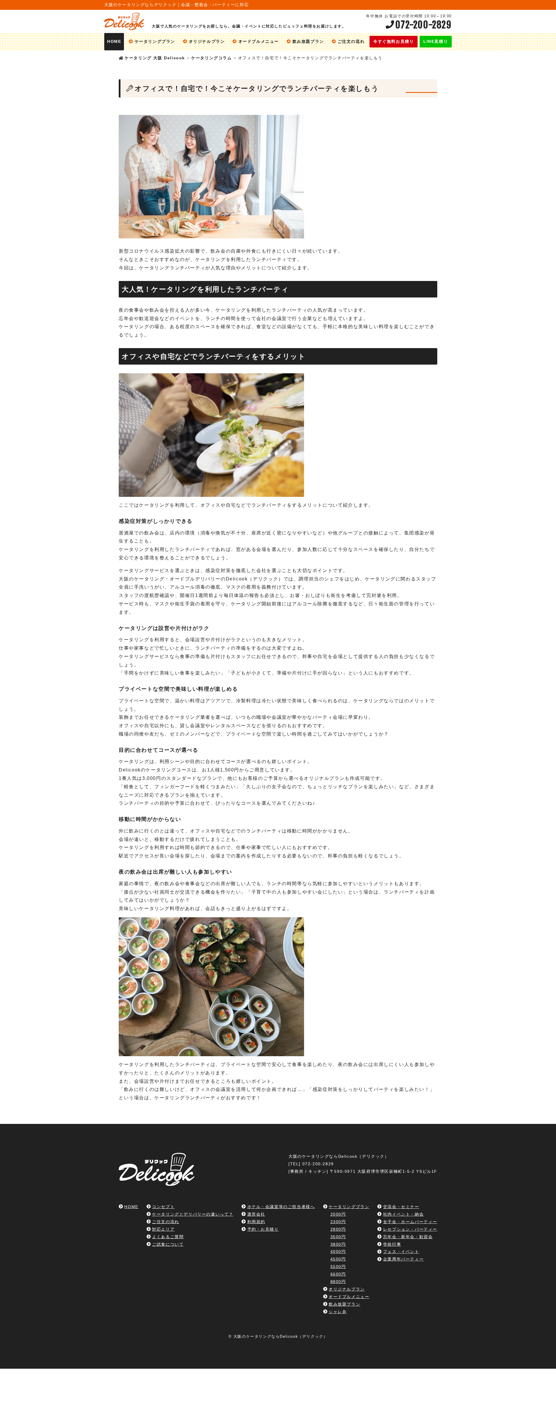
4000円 (338, 1251)
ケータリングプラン (155, 41)
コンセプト (163, 1206)
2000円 (338, 1214)
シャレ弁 (338, 1311)
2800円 (338, 1229)
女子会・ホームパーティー (410, 1221)
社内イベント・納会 (403, 1214)
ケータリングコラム (211, 58)
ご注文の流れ (351, 41)
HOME (114, 41)
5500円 (338, 1266)
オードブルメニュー (258, 41)
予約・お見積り (263, 1229)
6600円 (338, 1274)
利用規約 (256, 1221)
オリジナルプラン (207, 41)
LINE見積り (435, 41)
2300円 (338, 1221)
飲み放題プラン (308, 41)
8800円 (338, 1281)
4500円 (338, 1259)
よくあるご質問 (168, 1236)
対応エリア (163, 1229)
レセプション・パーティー (410, 1229)
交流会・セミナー (401, 1206)
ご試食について (168, 1244)
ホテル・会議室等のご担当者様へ (281, 1206)
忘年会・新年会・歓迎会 (408, 1236)
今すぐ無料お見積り (393, 41)
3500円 (338, 1236)
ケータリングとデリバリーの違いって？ (192, 1214)
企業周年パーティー (403, 1259)
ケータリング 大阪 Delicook (155, 58)
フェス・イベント (401, 1251)
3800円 (338, 1244)
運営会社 (256, 1214)
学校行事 (392, 1244)
